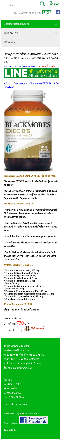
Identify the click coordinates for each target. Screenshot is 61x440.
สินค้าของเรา (11, 32)
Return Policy (10, 430)
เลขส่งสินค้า (30, 66)
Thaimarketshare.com (16, 23)
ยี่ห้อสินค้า (9, 42)
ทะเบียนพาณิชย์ (12, 66)
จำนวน (8, 330)
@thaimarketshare (27, 413)
